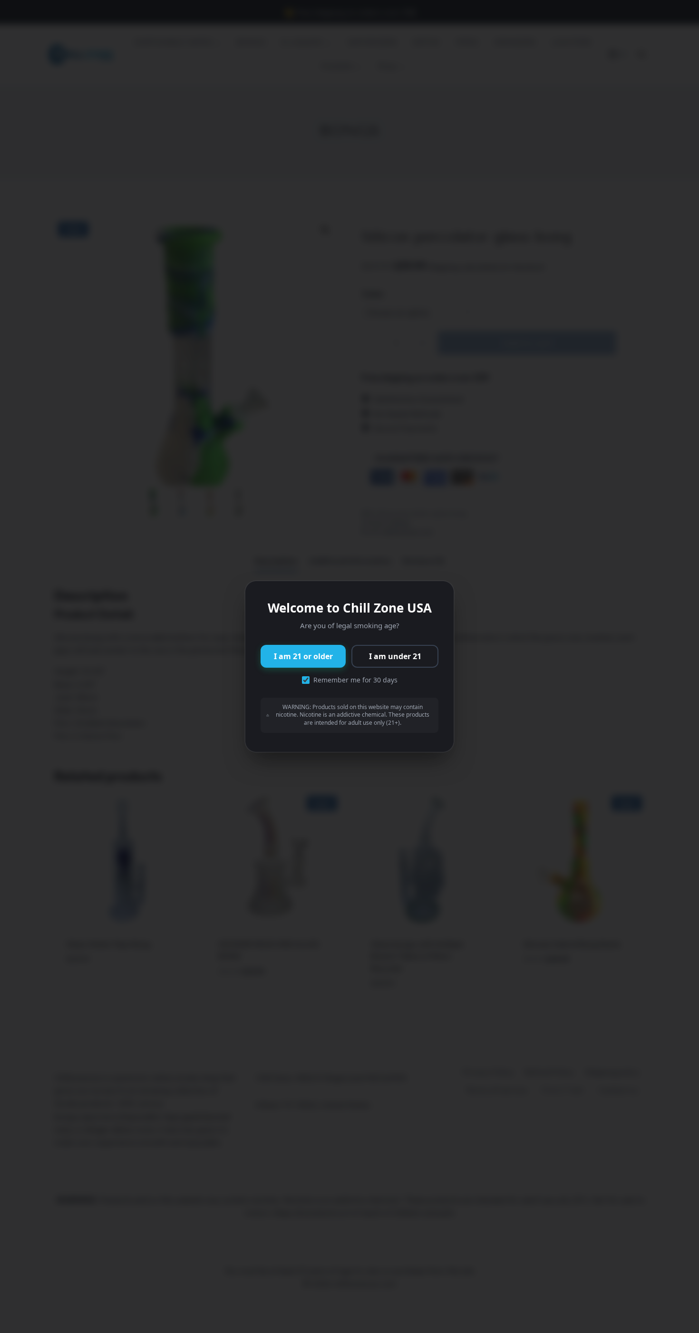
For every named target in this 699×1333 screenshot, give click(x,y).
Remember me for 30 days (355, 679)
